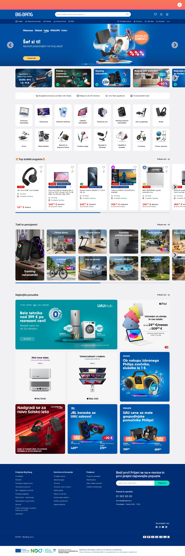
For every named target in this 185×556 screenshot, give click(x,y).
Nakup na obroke (60, 494)
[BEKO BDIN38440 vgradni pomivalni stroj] (155, 187)
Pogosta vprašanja (93, 476)
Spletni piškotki (59, 504)
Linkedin (166, 527)
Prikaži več (161, 225)
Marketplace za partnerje (24, 501)
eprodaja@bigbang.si (124, 501)
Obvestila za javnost (22, 487)
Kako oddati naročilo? (94, 483)
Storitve (57, 483)
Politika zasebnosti (61, 501)
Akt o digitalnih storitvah (24, 490)
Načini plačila (58, 490)
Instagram (160, 527)
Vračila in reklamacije (94, 487)
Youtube (163, 527)
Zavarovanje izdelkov (61, 497)
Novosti (18, 504)
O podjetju (19, 476)
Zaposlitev (19, 514)
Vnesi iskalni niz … (71, 14)
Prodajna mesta (59, 476)
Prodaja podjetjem (22, 494)
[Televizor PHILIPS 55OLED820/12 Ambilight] (124, 187)
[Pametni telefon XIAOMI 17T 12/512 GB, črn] (92, 187)
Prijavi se (162, 483)
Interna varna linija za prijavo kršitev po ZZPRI (25, 509)
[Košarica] (167, 14)
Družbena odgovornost (24, 483)
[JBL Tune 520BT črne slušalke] (30, 187)
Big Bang (30, 196)
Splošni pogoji (59, 480)
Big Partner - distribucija (24, 497)
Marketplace (91, 480)
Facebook (156, 527)
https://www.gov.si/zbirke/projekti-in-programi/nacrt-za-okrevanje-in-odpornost (108, 552)
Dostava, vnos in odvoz (62, 487)
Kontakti (18, 480)
